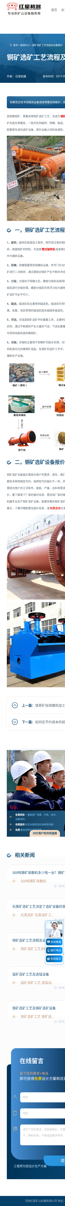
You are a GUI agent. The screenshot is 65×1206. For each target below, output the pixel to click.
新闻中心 (25, 45)
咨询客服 (55, 942)
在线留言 (55, 958)
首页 (54, 10)
